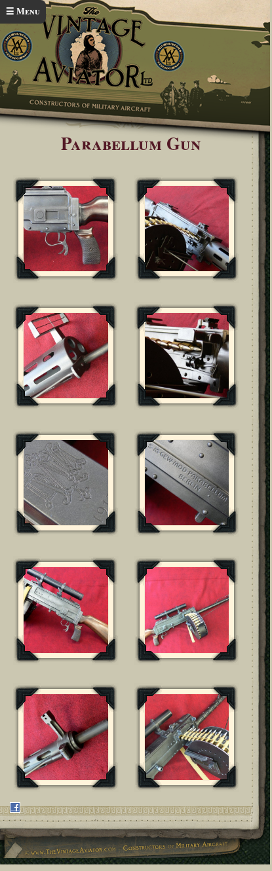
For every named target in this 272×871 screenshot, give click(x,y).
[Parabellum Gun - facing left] (66, 610)
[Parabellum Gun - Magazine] (187, 229)
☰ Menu (23, 11)
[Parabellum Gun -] (66, 483)
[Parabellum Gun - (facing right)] (187, 610)
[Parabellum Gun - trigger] (66, 229)
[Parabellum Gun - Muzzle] (66, 356)
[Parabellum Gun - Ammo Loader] (187, 356)
